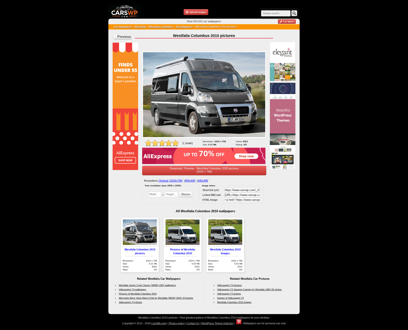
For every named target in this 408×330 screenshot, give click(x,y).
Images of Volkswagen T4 (230, 298)
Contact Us (193, 323)
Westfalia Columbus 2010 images (234, 302)
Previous (124, 36)
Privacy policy (176, 323)
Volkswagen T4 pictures (229, 285)
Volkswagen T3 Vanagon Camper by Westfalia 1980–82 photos (249, 289)
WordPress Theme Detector (217, 323)
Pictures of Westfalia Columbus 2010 (138, 293)
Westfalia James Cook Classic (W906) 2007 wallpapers (147, 285)
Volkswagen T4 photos (130, 302)
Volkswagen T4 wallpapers (132, 289)
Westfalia (140, 26)
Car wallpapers (123, 26)
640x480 (203, 180)
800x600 (190, 180)
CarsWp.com (158, 323)
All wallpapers (184, 26)
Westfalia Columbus (160, 26)
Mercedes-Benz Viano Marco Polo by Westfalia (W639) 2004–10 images (156, 298)
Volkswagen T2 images (229, 293)
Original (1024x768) (171, 180)
